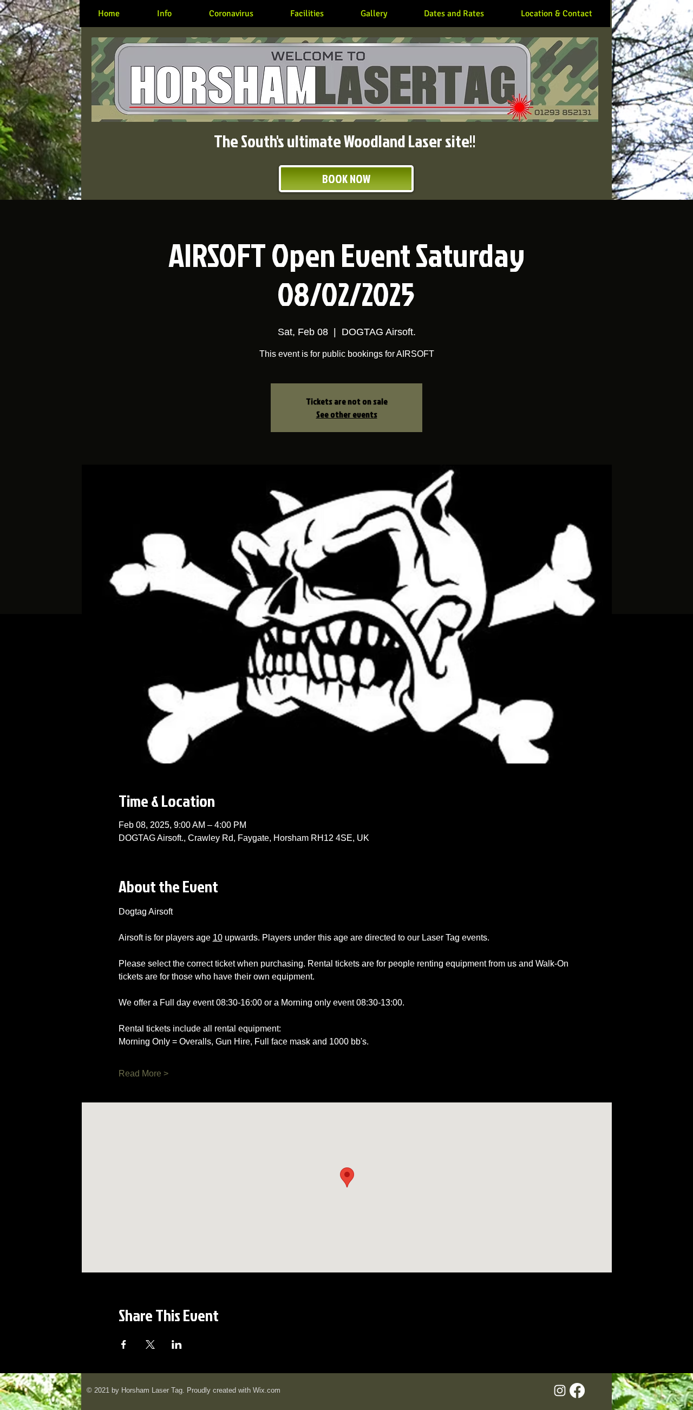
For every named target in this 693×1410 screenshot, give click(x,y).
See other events (346, 414)
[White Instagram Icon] (559, 1390)
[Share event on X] (150, 1344)
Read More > (143, 1073)
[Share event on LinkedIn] (177, 1344)
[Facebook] (577, 1390)
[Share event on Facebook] (124, 1344)
